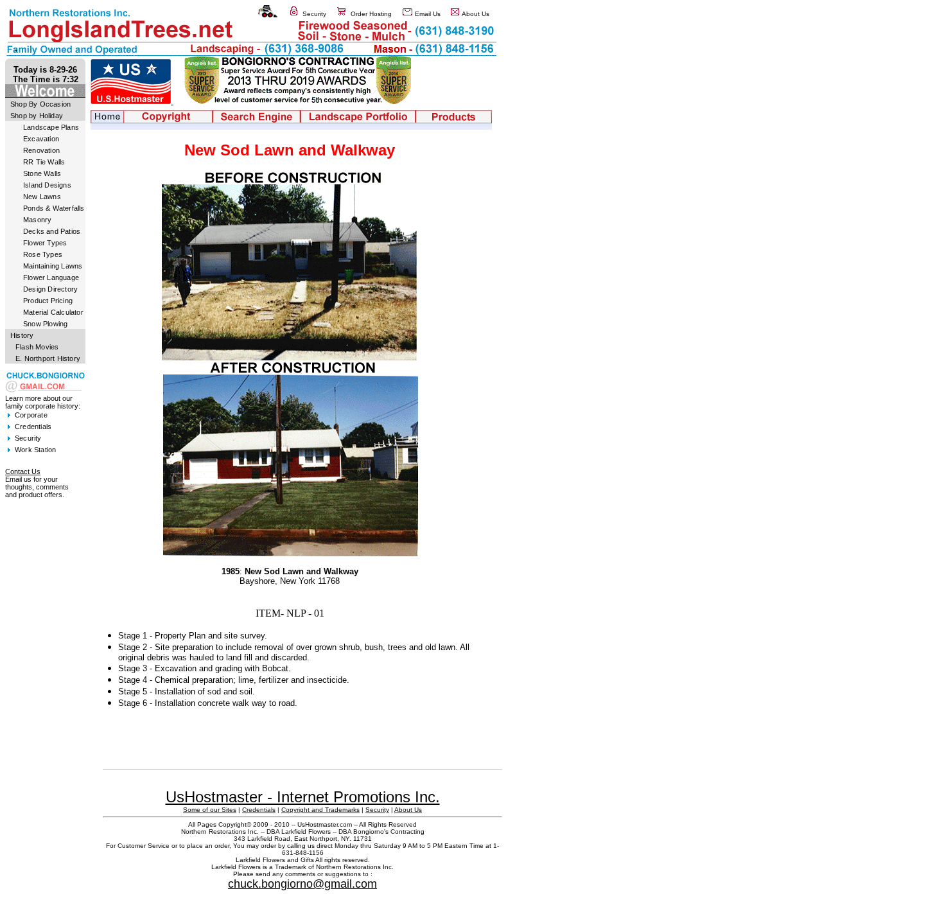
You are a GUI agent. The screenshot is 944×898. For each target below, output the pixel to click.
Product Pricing (48, 300)
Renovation (41, 150)
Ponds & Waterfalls (54, 208)
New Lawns (42, 196)
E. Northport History (47, 358)
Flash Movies (36, 347)
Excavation (41, 139)
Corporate (31, 415)
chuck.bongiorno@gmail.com (302, 883)
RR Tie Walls (44, 162)
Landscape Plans (51, 127)
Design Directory (50, 289)
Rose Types (42, 254)
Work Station (35, 449)
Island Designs (47, 185)
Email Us (428, 13)
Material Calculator (53, 312)
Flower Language (51, 277)
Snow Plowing (45, 324)
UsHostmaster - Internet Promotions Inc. (303, 797)
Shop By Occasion (40, 104)
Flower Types (45, 243)
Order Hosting (371, 13)
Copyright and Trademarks (320, 809)
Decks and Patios (51, 231)
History (21, 335)
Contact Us (22, 471)
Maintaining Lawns (52, 266)
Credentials (33, 426)
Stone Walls (42, 173)
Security (314, 13)
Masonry (37, 220)
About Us (475, 13)
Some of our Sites (209, 809)
